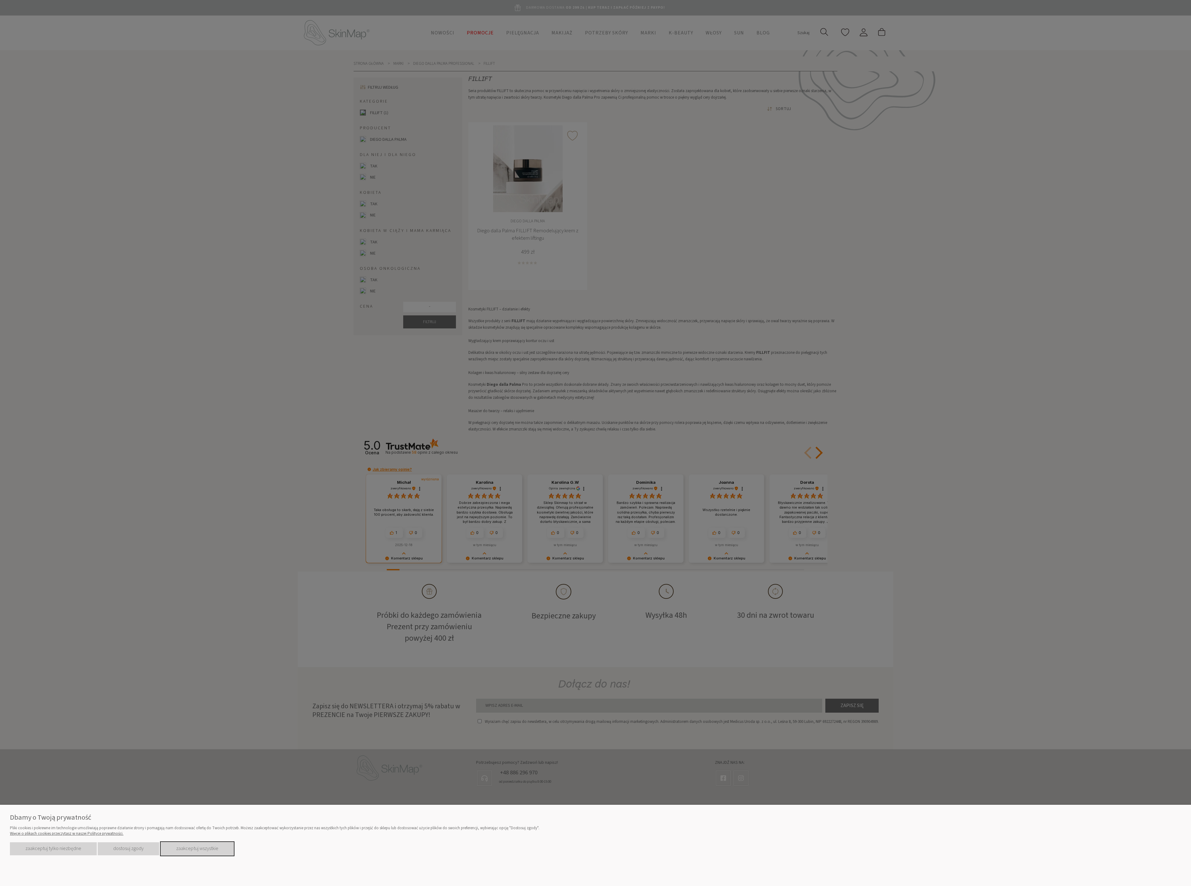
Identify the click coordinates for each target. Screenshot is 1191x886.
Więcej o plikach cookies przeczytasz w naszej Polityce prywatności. (66, 833)
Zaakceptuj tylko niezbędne (53, 848)
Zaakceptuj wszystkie (197, 848)
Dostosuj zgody (128, 848)
